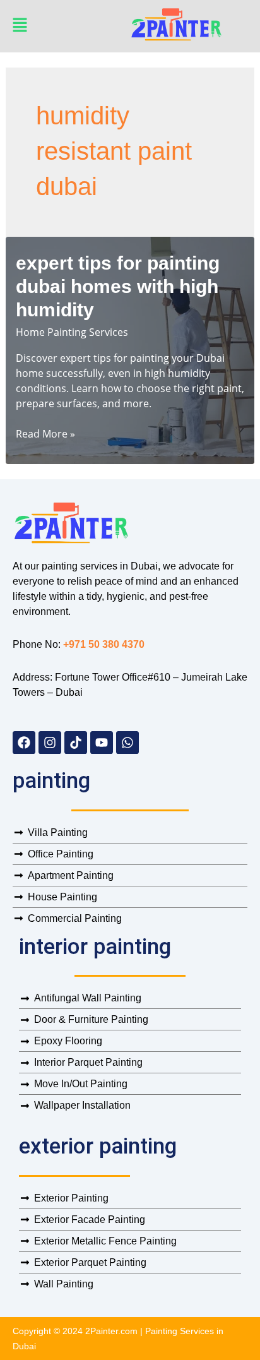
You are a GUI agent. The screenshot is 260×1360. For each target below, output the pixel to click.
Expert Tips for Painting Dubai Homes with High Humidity (118, 286)
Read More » (45, 433)
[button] (68, 26)
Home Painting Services (72, 332)
